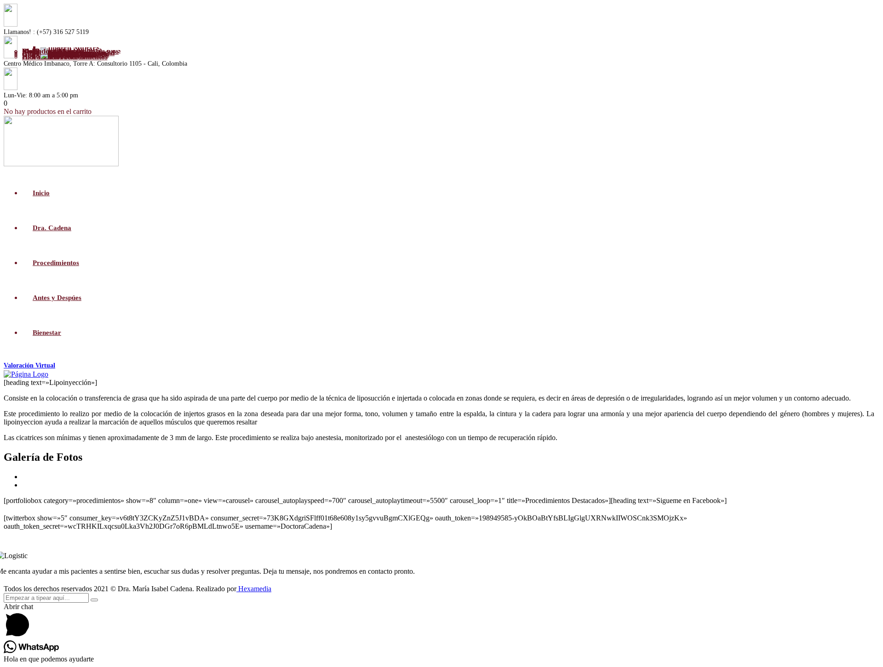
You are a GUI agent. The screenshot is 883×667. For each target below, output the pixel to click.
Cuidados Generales (53, 51)
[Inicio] (26, 374)
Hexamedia (253, 589)
